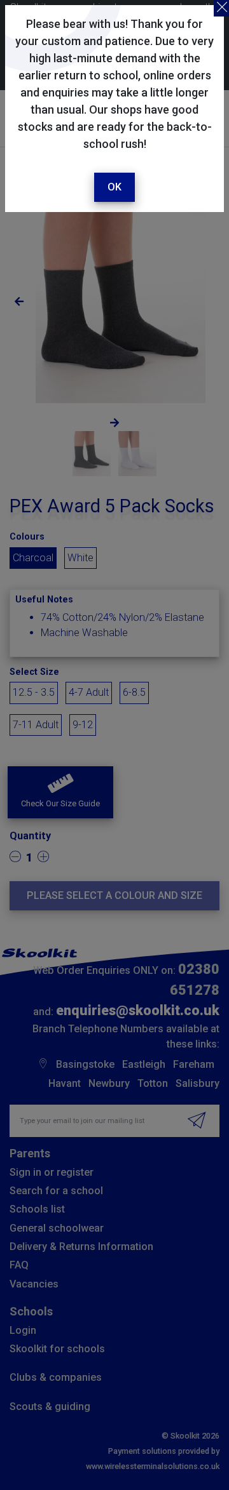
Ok (114, 187)
